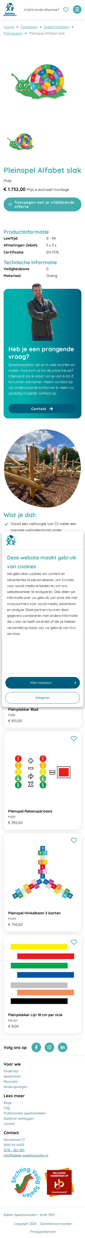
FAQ (7, 1108)
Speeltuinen (12, 1076)
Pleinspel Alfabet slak (47, 33)
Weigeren (42, 697)
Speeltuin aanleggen (19, 1118)
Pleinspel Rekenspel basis (30, 811)
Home (9, 27)
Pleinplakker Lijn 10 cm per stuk (35, 1014)
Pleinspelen (13, 33)
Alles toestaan (41, 682)
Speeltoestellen (56, 27)
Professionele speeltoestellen (25, 1113)
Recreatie (10, 1081)
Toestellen (28, 27)
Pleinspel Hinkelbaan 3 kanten (34, 913)
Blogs (8, 1103)
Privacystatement (43, 1232)
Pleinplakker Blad (23, 709)
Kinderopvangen (15, 1087)
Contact (9, 1124)
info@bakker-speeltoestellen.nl (26, 1155)
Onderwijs (11, 1071)
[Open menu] (77, 9)
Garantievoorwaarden (56, 1224)
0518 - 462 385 (14, 1150)
